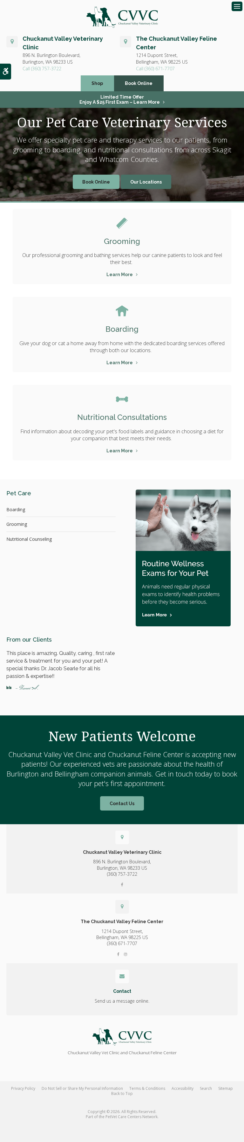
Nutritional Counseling (29, 539)
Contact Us (122, 803)
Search (206, 1088)
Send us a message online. (122, 1001)
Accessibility (182, 1088)
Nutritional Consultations (122, 417)
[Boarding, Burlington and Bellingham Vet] (122, 311)
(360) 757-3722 (46, 69)
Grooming (122, 241)
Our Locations (146, 182)
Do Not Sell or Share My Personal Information (82, 1088)
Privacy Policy (23, 1088)
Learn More (119, 274)
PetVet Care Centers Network (131, 1116)
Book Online (138, 83)
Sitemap (225, 1088)
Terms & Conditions (147, 1088)
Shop (97, 83)
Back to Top (122, 1093)
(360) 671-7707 (160, 69)
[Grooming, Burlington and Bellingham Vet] (122, 223)
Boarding (122, 329)
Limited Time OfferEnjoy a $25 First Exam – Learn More (119, 99)
